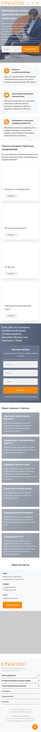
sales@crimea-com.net (27, 3)
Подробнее (11, 196)
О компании (6, 691)
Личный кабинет (8, 696)
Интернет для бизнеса (15, 228)
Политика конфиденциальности (20, 709)
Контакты (5, 701)
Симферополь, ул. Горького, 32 (13, 579)
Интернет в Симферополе (17, 189)
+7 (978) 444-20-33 (9, 590)
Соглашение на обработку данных (20, 712)
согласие (10, 56)
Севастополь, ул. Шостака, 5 (12, 577)
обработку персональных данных (17, 56)
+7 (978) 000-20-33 (32, 3)
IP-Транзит (10, 266)
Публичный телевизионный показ (18, 307)
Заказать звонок (12, 605)
